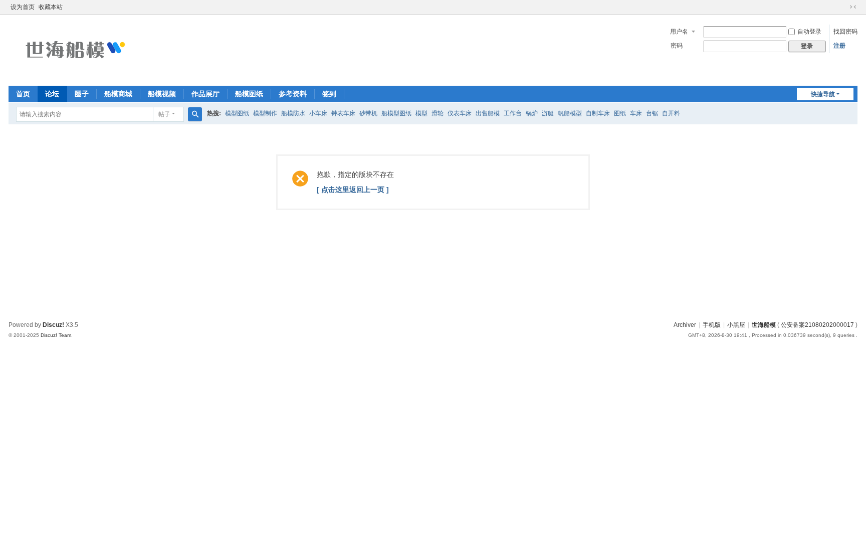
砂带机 (368, 113)
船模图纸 (249, 94)
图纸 (620, 113)
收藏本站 (51, 7)
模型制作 (265, 113)
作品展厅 (205, 94)
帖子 (164, 114)
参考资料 (293, 94)
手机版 (712, 324)
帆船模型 (570, 113)
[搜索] (195, 114)
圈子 (82, 94)
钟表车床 (343, 113)
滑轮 (437, 113)
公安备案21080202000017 (817, 324)
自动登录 (809, 31)
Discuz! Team (56, 335)
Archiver (685, 324)
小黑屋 (736, 324)
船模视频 (162, 94)
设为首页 (23, 7)
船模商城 (118, 94)
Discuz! (53, 324)
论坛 (52, 94)
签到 (329, 94)
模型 (421, 113)
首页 (23, 94)
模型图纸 (237, 113)
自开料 (671, 113)
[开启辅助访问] (843, 7)
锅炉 (532, 113)
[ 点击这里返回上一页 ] (353, 189)
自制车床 (598, 113)
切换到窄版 (852, 7)
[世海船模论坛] (74, 49)
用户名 (679, 31)
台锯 (652, 113)
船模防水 (293, 113)
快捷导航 (823, 94)
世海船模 (764, 324)
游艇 (548, 113)
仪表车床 (460, 113)
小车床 (318, 113)
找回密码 (845, 31)
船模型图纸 (396, 113)
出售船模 (488, 113)
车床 (636, 113)
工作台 (513, 113)
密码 (677, 45)
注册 (839, 45)
